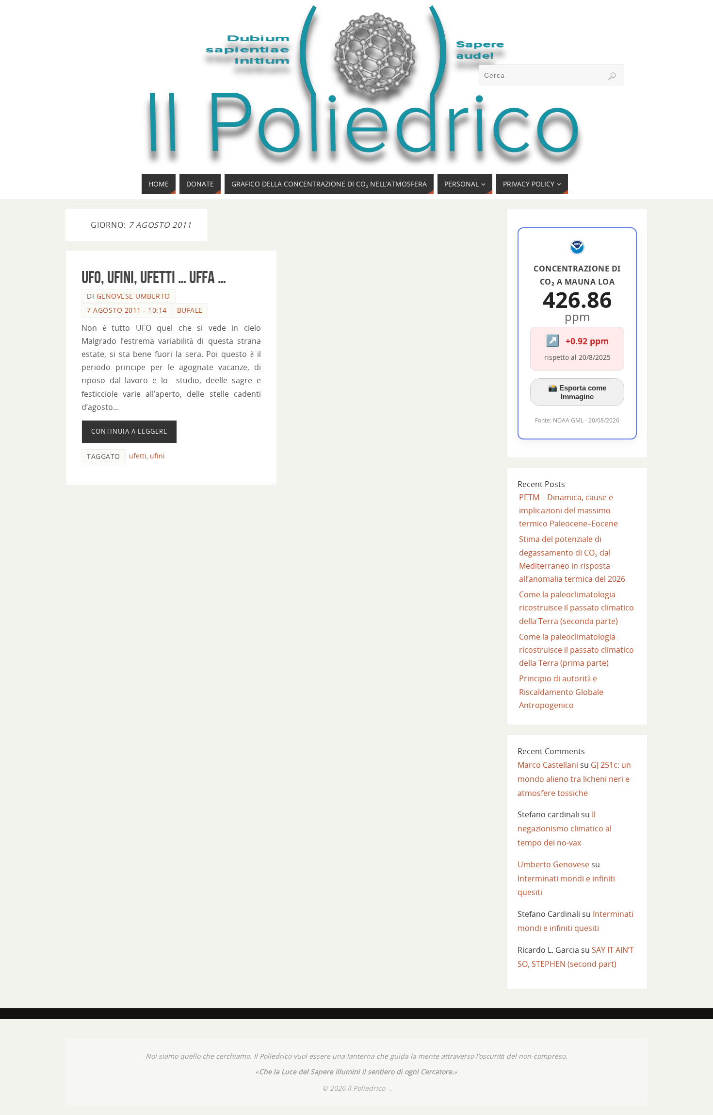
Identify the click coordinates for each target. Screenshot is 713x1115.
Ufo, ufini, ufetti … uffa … (153, 277)
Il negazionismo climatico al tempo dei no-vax (565, 828)
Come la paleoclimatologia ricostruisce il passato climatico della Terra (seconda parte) (576, 607)
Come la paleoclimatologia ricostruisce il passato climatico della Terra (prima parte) (576, 649)
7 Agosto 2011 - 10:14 (127, 310)
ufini (157, 455)
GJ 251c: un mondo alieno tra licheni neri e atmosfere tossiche (574, 779)
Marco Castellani (548, 765)
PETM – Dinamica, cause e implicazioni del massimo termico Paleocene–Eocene (568, 510)
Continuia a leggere (129, 431)
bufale (190, 310)
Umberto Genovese (553, 864)
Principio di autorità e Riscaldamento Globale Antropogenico (561, 691)
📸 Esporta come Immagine (577, 392)
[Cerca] (612, 76)
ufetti (137, 455)
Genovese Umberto (133, 296)
